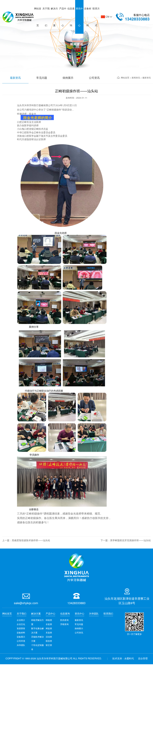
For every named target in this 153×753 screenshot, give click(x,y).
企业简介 (21, 619)
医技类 (49, 640)
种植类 (49, 619)
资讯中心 (79, 17)
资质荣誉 (21, 628)
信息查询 (71, 17)
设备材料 (87, 17)
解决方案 (54, 17)
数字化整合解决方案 (37, 630)
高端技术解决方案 (37, 638)
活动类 (49, 636)
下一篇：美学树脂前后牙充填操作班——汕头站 (126, 540)
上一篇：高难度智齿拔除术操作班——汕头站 (26, 540)
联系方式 (96, 17)
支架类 (49, 632)
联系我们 (108, 613)
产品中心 (62, 17)
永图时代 (129, 658)
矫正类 (49, 645)
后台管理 (143, 658)
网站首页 (37, 17)
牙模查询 (64, 624)
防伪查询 (64, 619)
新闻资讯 (136, 77)
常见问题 (79, 624)
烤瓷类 (49, 628)
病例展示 (79, 628)
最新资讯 (79, 619)
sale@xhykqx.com (26, 603)
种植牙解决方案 (37, 622)
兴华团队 (21, 645)
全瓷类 (49, 624)
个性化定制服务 (37, 647)
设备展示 (21, 636)
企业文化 (21, 624)
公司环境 (21, 640)
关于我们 (46, 17)
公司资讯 (79, 632)
